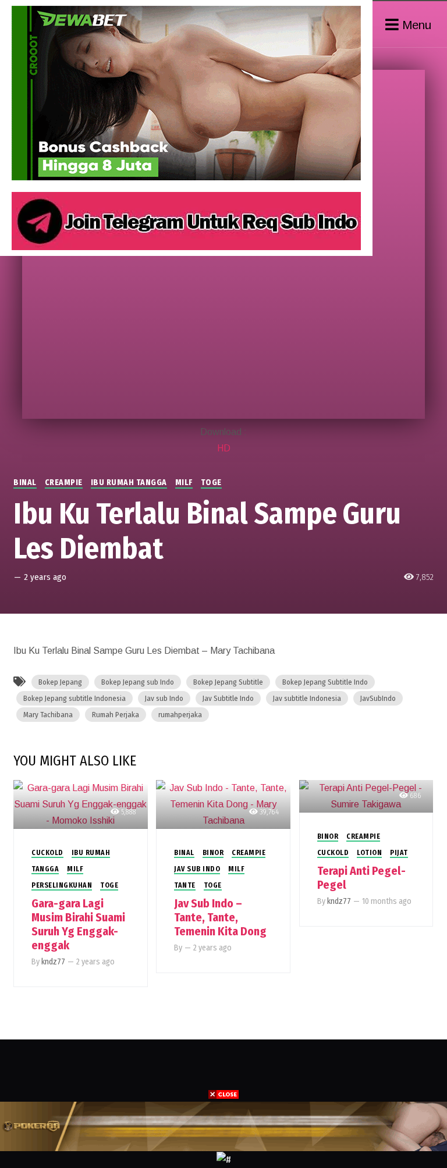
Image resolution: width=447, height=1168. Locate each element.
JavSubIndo (378, 698)
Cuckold (47, 853)
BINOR (213, 853)
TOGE (211, 482)
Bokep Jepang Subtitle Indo (325, 682)
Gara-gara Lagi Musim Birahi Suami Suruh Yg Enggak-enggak (78, 924)
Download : (223, 432)
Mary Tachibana (48, 714)
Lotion (369, 853)
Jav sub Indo (164, 698)
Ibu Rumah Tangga (129, 482)
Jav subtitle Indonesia (307, 698)
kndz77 (53, 962)
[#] (224, 1159)
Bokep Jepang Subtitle (228, 682)
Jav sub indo (197, 869)
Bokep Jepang (60, 682)
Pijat (399, 853)
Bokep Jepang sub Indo (137, 682)
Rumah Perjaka (115, 714)
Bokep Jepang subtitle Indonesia (74, 698)
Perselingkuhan (61, 885)
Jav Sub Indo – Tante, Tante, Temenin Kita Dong (220, 917)
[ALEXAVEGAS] (223, 1125)
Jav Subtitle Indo (228, 698)
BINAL (25, 482)
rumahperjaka (180, 714)
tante (185, 885)
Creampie (64, 482)
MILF (184, 482)
